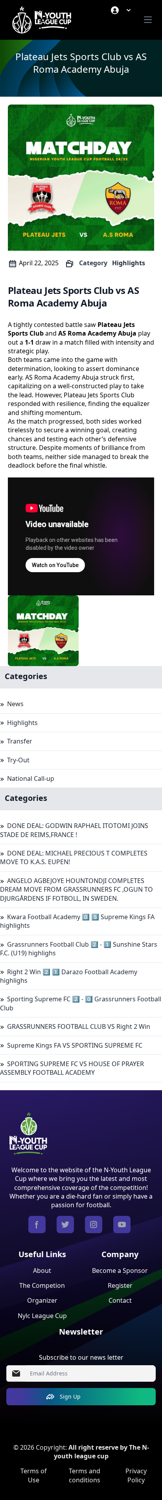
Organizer (42, 1300)
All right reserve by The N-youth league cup (101, 1451)
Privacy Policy (136, 1475)
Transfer (19, 741)
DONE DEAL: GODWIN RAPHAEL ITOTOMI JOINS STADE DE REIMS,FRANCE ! (74, 830)
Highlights (128, 263)
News (15, 704)
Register (120, 1285)
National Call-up (30, 778)
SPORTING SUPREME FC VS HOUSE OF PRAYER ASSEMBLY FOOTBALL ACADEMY (72, 1068)
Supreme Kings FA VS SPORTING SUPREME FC (74, 1045)
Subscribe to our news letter (81, 1357)
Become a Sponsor (120, 1270)
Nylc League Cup (42, 1315)
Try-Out (18, 760)
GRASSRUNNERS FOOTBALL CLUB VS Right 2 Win (78, 1026)
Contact (120, 1300)
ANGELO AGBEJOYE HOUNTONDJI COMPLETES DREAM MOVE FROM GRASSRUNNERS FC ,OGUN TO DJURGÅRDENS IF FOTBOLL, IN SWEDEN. (76, 889)
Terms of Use (33, 1475)
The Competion (42, 1285)
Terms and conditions (84, 1475)
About (42, 1270)
